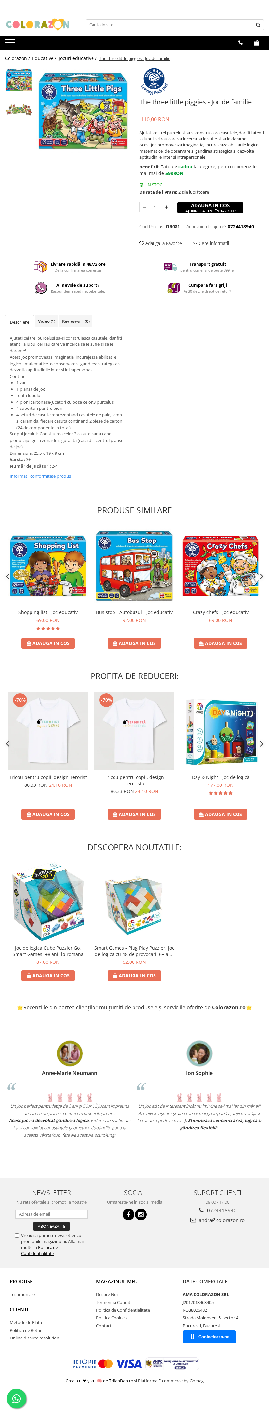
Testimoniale (22, 1294)
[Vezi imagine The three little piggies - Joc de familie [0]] (18, 80)
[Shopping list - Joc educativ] (48, 566)
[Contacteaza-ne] (240, 42)
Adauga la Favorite (163, 243)
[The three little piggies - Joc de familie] (83, 113)
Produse (21, 1281)
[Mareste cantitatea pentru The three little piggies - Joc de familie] (166, 207)
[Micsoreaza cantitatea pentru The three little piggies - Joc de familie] (144, 207)
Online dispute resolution (34, 1338)
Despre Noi (107, 1294)
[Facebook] (128, 1214)
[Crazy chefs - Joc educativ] (220, 566)
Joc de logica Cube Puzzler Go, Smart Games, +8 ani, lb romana (48, 951)
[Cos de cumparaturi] (256, 42)
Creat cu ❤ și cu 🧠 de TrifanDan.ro (100, 1380)
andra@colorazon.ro (221, 1220)
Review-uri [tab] (76, 321)
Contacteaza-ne (213, 1336)
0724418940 (221, 1210)
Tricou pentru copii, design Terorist (48, 777)
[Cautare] (258, 24)
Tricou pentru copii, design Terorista (134, 780)
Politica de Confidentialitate (39, 1250)
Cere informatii (213, 243)
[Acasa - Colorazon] (38, 24)
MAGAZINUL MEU (117, 1281)
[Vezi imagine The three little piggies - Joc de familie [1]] (18, 108)
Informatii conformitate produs (40, 476)
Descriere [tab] (19, 322)
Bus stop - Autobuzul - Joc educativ (134, 612)
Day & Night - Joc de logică (221, 777)
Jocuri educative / (78, 58)
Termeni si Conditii (114, 1302)
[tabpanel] (83, 113)
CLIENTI (19, 1309)
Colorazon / (18, 58)
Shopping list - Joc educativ (48, 612)
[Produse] (10, 44)
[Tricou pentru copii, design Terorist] (48, 731)
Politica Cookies (111, 1318)
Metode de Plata (26, 1322)
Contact (104, 1326)
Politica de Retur (26, 1330)
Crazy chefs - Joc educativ (221, 612)
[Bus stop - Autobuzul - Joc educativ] (134, 566)
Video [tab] (46, 321)
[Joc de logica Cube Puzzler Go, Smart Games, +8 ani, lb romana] (48, 901)
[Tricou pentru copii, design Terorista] (134, 731)
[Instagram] (141, 1214)
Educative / (45, 58)
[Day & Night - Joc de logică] (220, 731)
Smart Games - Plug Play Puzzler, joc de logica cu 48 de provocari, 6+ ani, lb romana (134, 951)
